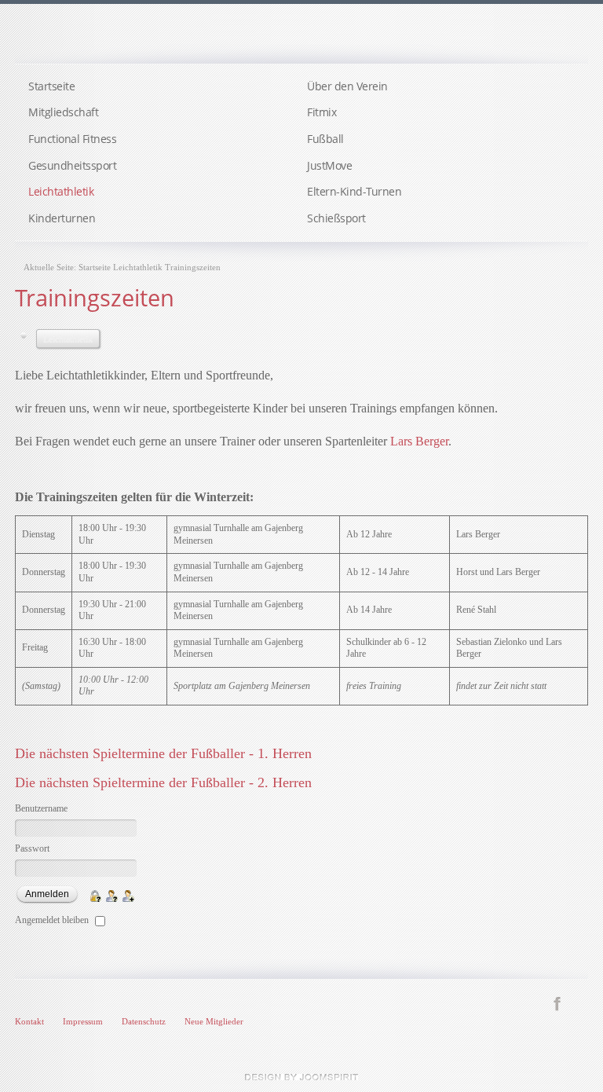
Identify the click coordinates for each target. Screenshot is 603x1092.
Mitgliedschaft (63, 111)
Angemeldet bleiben (52, 919)
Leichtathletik (60, 191)
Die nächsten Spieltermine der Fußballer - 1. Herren (163, 753)
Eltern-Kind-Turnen (354, 191)
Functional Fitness (72, 138)
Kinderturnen (61, 218)
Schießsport (336, 218)
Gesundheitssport (72, 165)
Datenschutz (144, 1021)
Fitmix (321, 111)
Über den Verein (347, 86)
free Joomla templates (301, 1077)
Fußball (325, 138)
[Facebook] (557, 1002)
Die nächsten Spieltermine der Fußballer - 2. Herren (163, 782)
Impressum (83, 1021)
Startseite (51, 86)
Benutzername (41, 808)
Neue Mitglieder (214, 1021)
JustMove (329, 165)
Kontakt (29, 1021)
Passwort (32, 848)
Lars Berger (419, 441)
